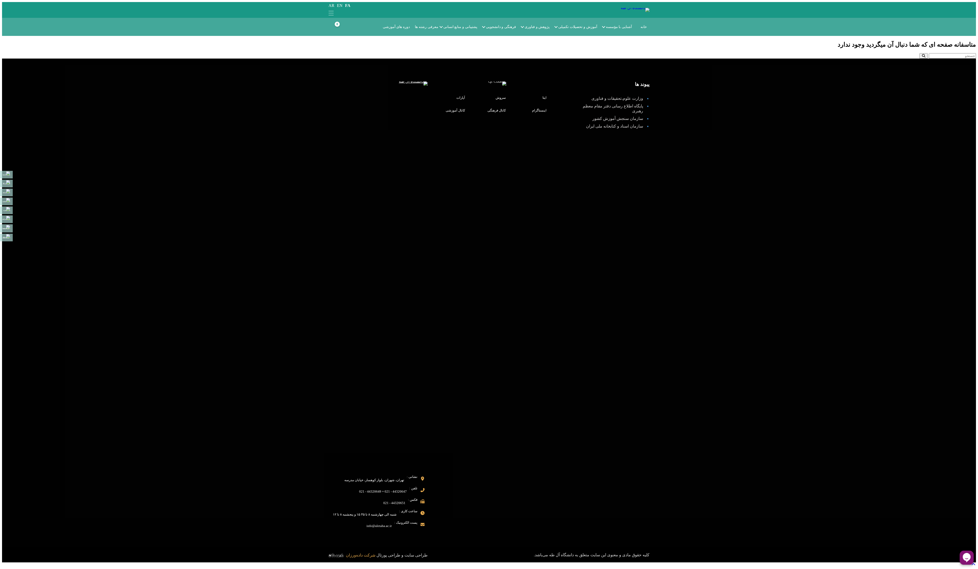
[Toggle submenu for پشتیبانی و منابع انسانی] (444, 27)
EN (340, 5)
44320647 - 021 (396, 491)
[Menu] (331, 13)
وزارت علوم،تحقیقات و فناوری (617, 98)
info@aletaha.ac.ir (379, 526)
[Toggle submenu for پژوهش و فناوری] (525, 27)
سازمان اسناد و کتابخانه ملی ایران (614, 126)
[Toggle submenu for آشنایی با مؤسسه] (607, 27)
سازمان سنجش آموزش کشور (617, 118)
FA (347, 5)
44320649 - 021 (370, 491)
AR (331, 5)
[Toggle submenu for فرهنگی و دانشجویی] (487, 27)
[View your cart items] (343, 27)
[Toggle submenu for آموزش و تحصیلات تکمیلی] (559, 27)
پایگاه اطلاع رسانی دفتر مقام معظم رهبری (613, 108)
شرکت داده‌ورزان (360, 555)
